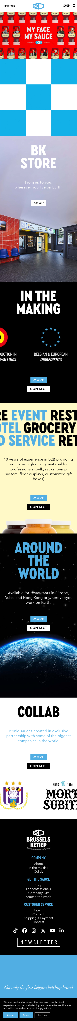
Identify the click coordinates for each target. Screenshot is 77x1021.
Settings (42, 1015)
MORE (38, 380)
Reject (26, 1015)
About (38, 864)
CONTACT (38, 389)
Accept (11, 1015)
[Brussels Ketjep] (38, 6)
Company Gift (38, 893)
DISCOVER (9, 6)
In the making (38, 868)
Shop (38, 885)
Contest (38, 922)
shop (39, 203)
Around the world (39, 897)
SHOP (66, 5)
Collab (38, 872)
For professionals (38, 889)
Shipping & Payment (38, 918)
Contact (38, 914)
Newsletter (39, 942)
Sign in (38, 910)
